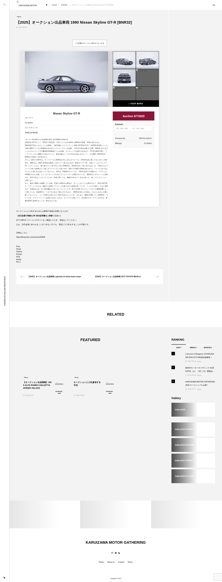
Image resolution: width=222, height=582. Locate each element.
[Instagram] (112, 553)
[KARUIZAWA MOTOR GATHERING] (28, 5)
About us (110, 562)
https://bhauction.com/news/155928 (30, 237)
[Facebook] (116, 553)
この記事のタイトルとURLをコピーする (89, 43)
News (199, 361)
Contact (121, 562)
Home (101, 562)
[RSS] (4, 578)
